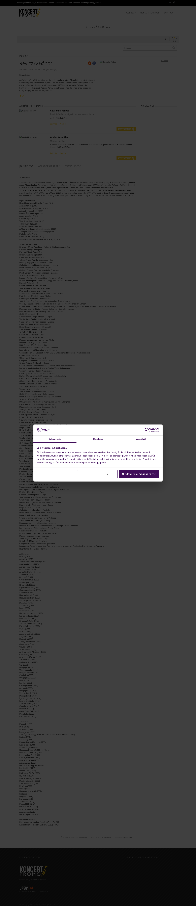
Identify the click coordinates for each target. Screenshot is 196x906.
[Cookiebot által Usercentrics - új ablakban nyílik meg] (146, 430)
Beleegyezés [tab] (54, 439)
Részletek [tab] (98, 439)
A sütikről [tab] (141, 439)
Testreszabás (95, 474)
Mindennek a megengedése (139, 474)
